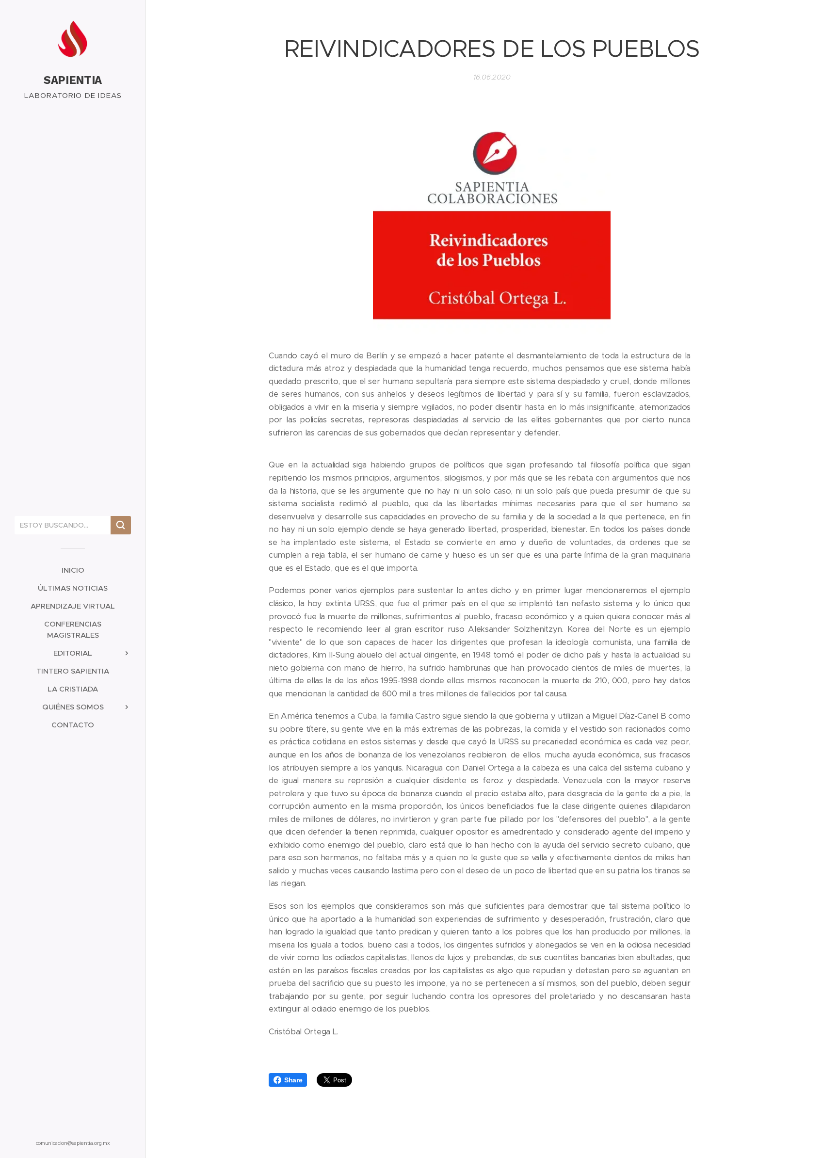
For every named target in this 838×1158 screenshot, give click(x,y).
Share (293, 1080)
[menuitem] (73, 570)
